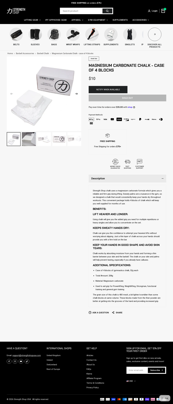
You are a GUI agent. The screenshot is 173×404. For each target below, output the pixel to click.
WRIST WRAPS (73, 44)
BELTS (16, 44)
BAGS (54, 44)
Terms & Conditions (95, 383)
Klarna (89, 374)
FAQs (88, 369)
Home (10, 53)
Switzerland (52, 364)
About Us (90, 364)
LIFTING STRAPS (92, 44)
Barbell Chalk (43, 53)
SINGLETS (130, 44)
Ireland (50, 360)
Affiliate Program (94, 378)
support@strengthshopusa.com (26, 355)
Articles (89, 355)
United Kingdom (54, 355)
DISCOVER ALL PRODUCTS (155, 45)
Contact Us (91, 360)
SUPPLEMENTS (111, 44)
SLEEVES (35, 44)
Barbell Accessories (25, 53)
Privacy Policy (92, 387)
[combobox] (81, 11)
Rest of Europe (53, 369)
